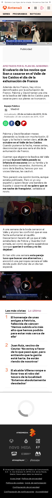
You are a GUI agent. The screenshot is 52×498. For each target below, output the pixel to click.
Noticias (35, 14)
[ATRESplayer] (42, 8)
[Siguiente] (50, 2)
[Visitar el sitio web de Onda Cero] (14, 454)
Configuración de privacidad (26, 487)
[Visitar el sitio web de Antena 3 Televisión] (14, 441)
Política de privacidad (32, 479)
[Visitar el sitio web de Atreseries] (38, 447)
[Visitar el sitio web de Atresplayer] (20, 460)
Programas (20, 14)
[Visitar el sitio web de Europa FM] (26, 454)
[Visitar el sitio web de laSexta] (26, 441)
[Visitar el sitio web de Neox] (38, 441)
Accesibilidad (41, 492)
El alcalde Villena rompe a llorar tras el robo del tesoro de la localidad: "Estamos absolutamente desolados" (28, 377)
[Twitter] (6, 110)
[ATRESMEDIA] (26, 432)
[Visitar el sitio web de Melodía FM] (38, 454)
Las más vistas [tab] (15, 310)
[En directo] (29, 8)
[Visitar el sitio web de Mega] (26, 447)
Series (6, 14)
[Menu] (48, 8)
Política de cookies (15, 483)
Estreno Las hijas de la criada (18, 2)
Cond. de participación (35, 483)
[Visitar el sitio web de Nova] (14, 447)
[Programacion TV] (35, 8)
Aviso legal (15, 479)
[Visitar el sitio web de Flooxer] (35, 460)
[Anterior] (2, 2)
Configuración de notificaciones (19, 492)
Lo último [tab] (34, 310)
